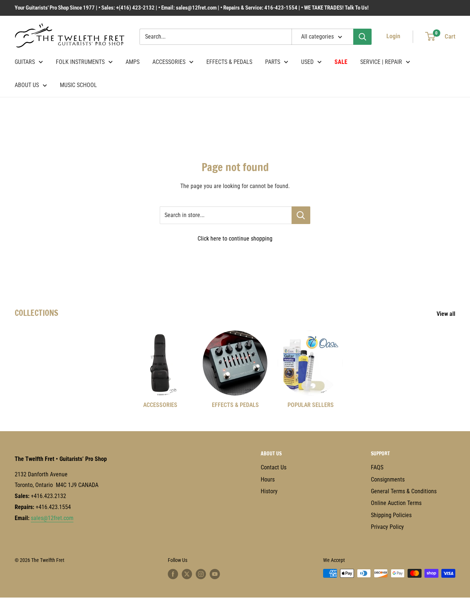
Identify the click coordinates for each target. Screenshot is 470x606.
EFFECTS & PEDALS (229, 61)
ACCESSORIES (168, 61)
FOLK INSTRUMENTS (80, 61)
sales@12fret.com (52, 518)
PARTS (272, 61)
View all (447, 313)
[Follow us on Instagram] (201, 574)
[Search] (362, 37)
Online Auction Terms (396, 502)
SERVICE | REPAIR (381, 61)
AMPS (133, 61)
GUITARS (25, 61)
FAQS (377, 467)
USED (307, 61)
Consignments (388, 479)
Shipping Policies (391, 515)
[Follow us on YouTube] (215, 574)
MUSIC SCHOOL (78, 85)
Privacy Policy (387, 526)
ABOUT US (27, 85)
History (269, 491)
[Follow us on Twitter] (187, 574)
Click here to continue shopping (235, 238)
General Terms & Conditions (404, 491)
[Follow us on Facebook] (173, 574)
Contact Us (273, 467)
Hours (268, 479)
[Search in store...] (301, 215)
